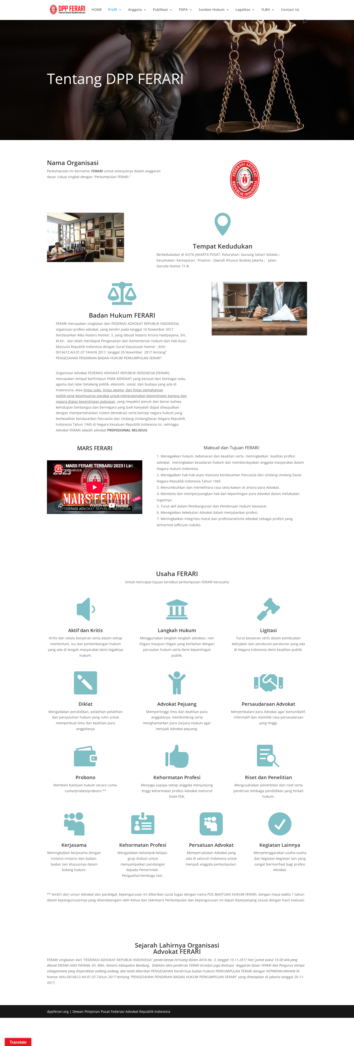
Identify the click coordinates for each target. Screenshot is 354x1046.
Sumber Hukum (211, 10)
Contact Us (290, 10)
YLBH (265, 10)
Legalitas (243, 10)
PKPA (183, 10)
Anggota (135, 10)
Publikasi (160, 10)
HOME (97, 10)
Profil (112, 10)
